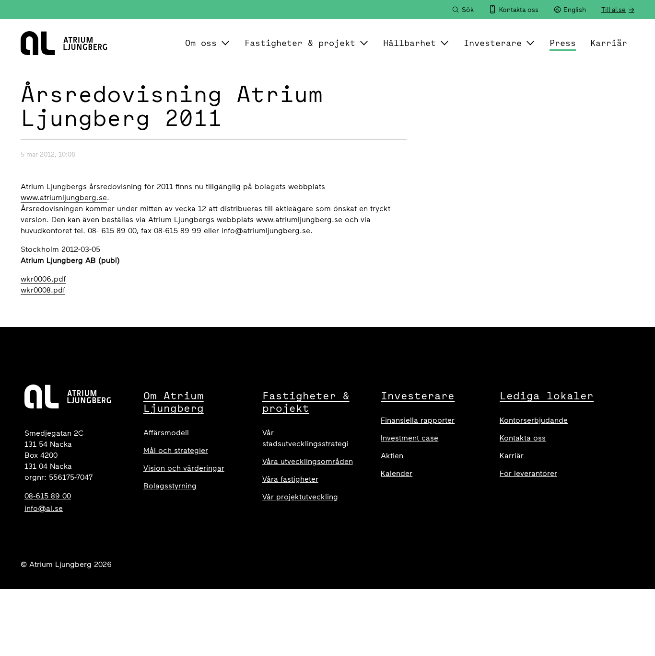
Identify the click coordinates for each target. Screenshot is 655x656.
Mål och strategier (175, 450)
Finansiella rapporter (418, 420)
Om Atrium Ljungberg (173, 401)
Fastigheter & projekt (300, 42)
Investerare (493, 42)
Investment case (409, 437)
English (574, 10)
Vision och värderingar (183, 468)
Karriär (608, 42)
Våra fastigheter (290, 479)
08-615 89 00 (47, 495)
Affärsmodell (166, 432)
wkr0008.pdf (43, 289)
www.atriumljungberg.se (64, 197)
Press (563, 42)
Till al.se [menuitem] (613, 10)
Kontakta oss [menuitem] (518, 10)
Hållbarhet (409, 42)
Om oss (201, 42)
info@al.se (43, 508)
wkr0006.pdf (43, 278)
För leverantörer (528, 473)
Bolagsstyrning (170, 485)
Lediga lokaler (547, 395)
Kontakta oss (523, 437)
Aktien (392, 455)
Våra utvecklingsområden (307, 461)
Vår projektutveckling (300, 496)
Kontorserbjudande (534, 420)
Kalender (396, 473)
